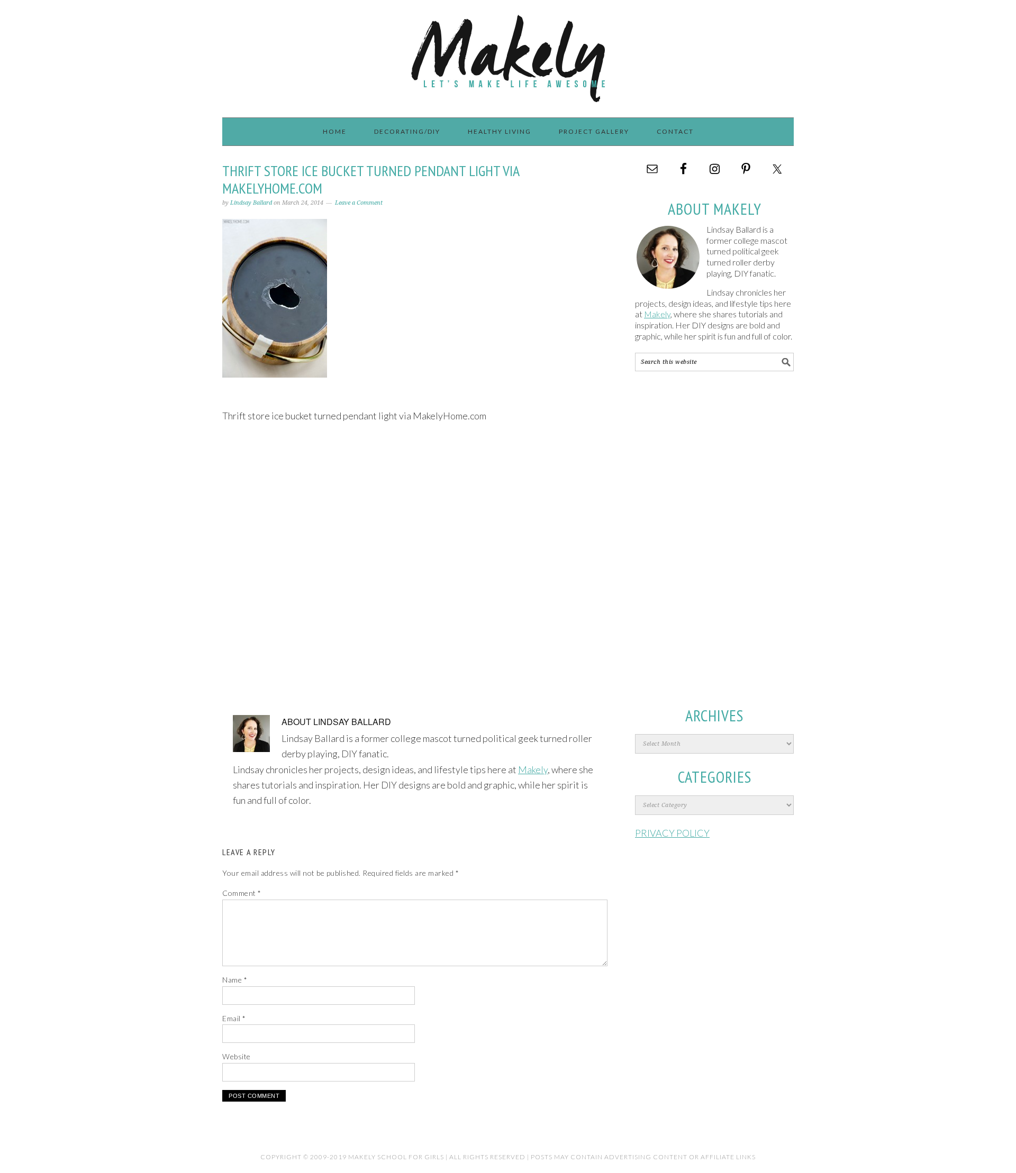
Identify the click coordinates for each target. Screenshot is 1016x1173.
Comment (241, 892)
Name (234, 979)
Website (236, 1056)
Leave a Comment (359, 202)
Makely (508, 54)
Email (234, 1018)
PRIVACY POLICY (672, 833)
